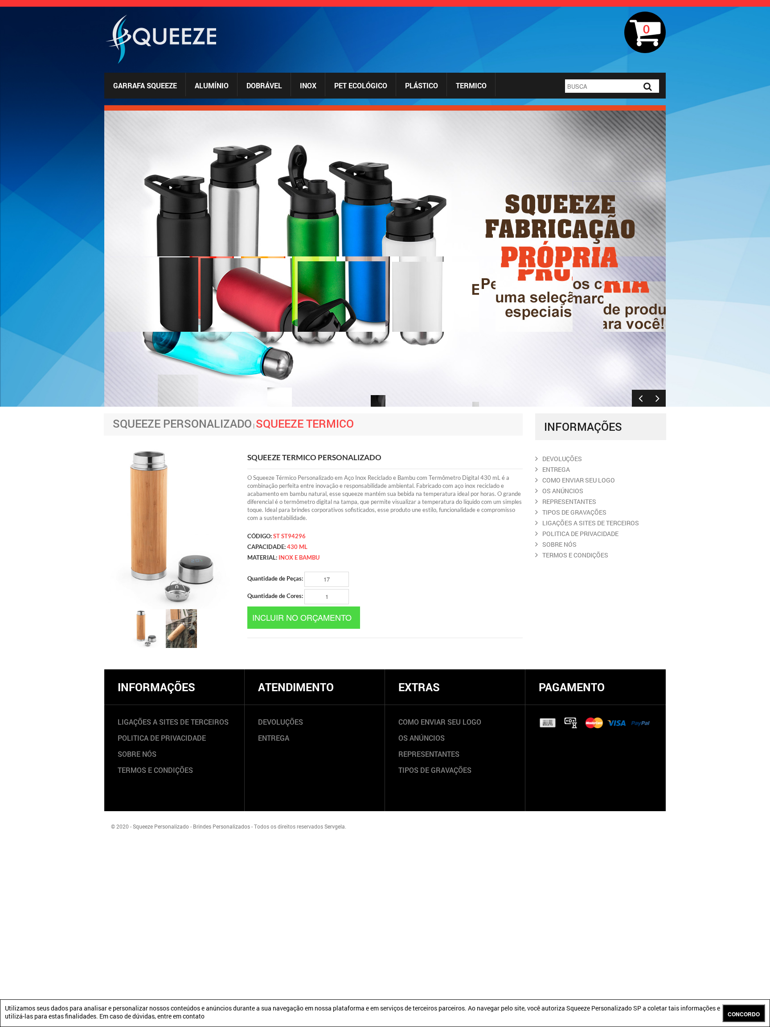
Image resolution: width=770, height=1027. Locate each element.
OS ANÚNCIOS (421, 737)
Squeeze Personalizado (182, 423)
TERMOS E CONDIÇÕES (155, 770)
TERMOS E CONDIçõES (575, 555)
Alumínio (212, 85)
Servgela (334, 826)
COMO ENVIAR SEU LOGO (578, 480)
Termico (471, 85)
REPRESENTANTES (569, 501)
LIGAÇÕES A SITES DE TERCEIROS (173, 721)
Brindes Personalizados (221, 826)
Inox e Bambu (299, 557)
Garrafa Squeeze (145, 85)
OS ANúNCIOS (562, 491)
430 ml (297, 546)
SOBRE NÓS (137, 754)
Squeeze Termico (305, 423)
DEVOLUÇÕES (280, 721)
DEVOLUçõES (562, 458)
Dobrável (264, 85)
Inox (308, 85)
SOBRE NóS (559, 544)
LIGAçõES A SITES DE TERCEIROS (590, 523)
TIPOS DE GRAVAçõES (574, 512)
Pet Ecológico (360, 85)
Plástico (421, 85)
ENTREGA (556, 469)
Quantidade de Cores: (275, 595)
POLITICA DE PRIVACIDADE (580, 533)
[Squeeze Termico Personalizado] (145, 628)
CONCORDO (744, 1014)
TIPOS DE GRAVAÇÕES (434, 770)
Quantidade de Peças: (275, 578)
